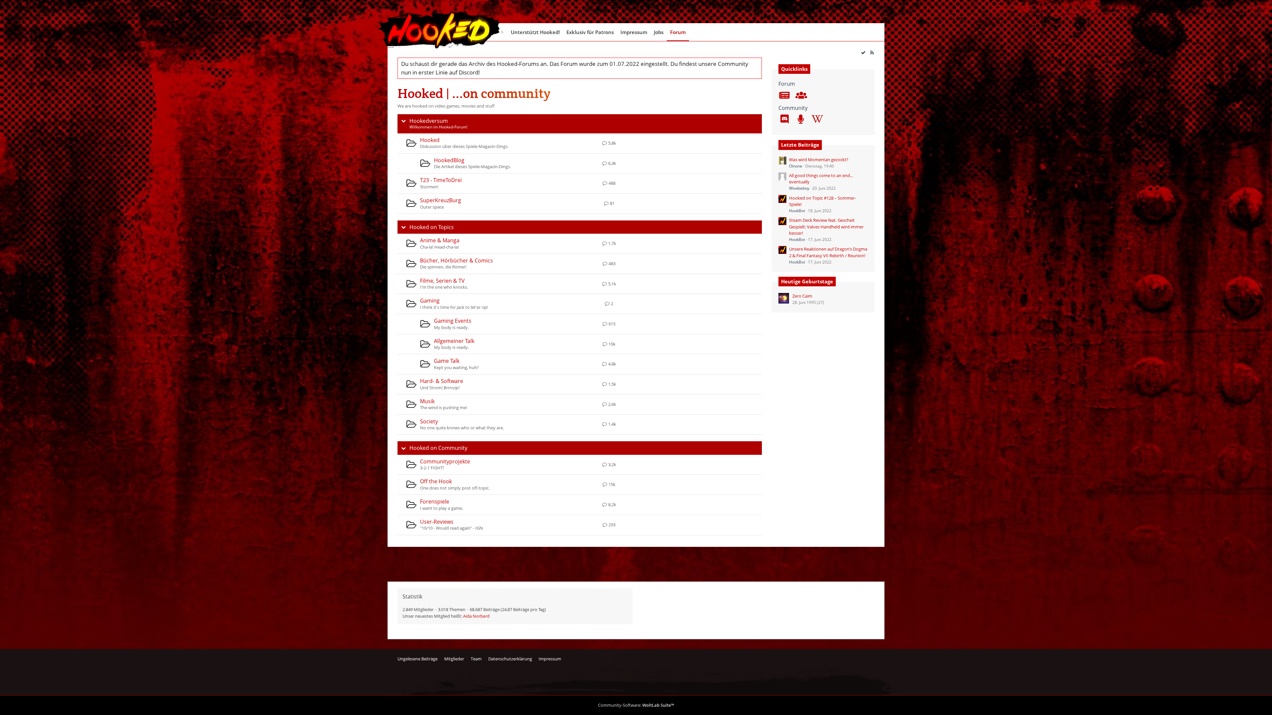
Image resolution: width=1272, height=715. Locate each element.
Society (429, 421)
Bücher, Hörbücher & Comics (456, 260)
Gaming (430, 300)
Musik (427, 401)
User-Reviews (436, 521)
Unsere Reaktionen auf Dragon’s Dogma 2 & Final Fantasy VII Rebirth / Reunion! (828, 252)
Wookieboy (799, 188)
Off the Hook (436, 481)
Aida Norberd (476, 616)
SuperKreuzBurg (440, 200)
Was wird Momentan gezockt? (818, 160)
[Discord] (784, 120)
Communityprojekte (445, 461)
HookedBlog (449, 160)
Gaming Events (452, 320)
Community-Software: (636, 705)
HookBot (797, 211)
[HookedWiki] (817, 120)
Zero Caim (802, 296)
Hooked (430, 140)
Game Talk (446, 360)
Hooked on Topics (431, 227)
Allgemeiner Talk (454, 341)
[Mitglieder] (801, 96)
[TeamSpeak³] (801, 120)
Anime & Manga (439, 240)
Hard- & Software (441, 381)
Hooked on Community (438, 448)
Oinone (795, 166)
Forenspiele (434, 501)
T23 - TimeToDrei (441, 180)
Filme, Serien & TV (442, 280)
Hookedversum (428, 121)
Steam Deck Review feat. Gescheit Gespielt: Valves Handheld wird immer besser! (826, 226)
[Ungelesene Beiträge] (784, 96)
